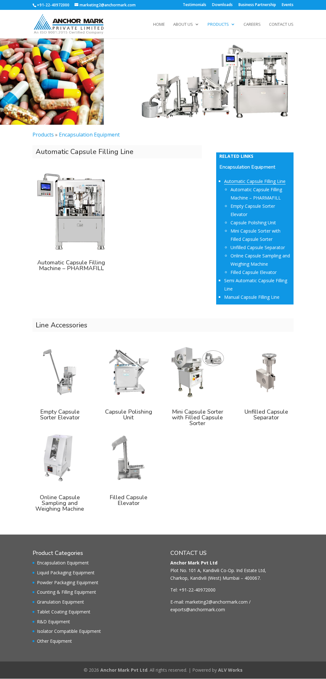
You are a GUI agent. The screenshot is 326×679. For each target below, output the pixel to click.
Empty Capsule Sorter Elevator (60, 414)
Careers (252, 24)
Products (218, 24)
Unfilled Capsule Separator (257, 247)
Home (159, 24)
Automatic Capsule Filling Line (255, 181)
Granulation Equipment (60, 602)
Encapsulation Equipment (89, 134)
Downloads (222, 5)
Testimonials (194, 5)
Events (288, 5)
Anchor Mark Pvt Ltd (123, 670)
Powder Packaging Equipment (67, 582)
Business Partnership (257, 5)
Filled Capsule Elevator (253, 272)
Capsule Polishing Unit (253, 223)
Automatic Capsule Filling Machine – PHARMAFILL (71, 265)
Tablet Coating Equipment (63, 612)
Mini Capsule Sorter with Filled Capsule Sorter (197, 417)
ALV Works (230, 670)
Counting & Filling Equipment (66, 592)
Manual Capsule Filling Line (252, 297)
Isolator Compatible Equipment (69, 631)
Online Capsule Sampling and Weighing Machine (59, 503)
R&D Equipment (53, 622)
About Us (183, 24)
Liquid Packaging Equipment (66, 573)
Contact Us (281, 24)
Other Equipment (54, 641)
